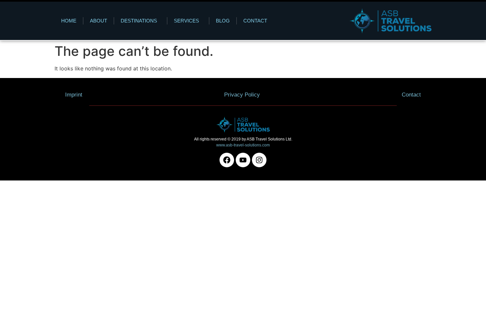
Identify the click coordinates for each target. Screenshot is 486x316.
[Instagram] (259, 160)
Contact (255, 20)
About (98, 20)
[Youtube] (243, 160)
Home (68, 20)
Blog (223, 20)
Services (186, 20)
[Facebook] (227, 160)
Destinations (139, 20)
